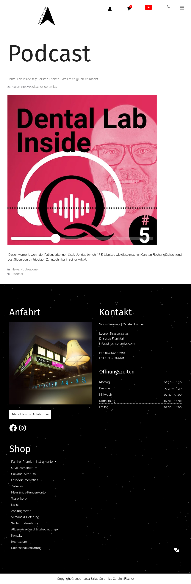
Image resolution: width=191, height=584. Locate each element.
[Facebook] (13, 428)
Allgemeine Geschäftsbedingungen (35, 529)
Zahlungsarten (21, 511)
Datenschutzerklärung (26, 548)
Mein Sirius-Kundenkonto (28, 492)
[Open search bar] (169, 6)
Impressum (19, 541)
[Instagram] (22, 428)
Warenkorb (19, 498)
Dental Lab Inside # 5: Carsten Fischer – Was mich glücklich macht (52, 79)
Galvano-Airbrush (23, 474)
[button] (182, 8)
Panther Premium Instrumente (32, 461)
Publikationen (30, 269)
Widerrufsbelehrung (25, 523)
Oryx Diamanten (22, 468)
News (15, 269)
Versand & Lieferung (25, 517)
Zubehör (17, 486)
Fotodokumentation (24, 480)
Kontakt (16, 535)
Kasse (15, 505)
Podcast (17, 274)
